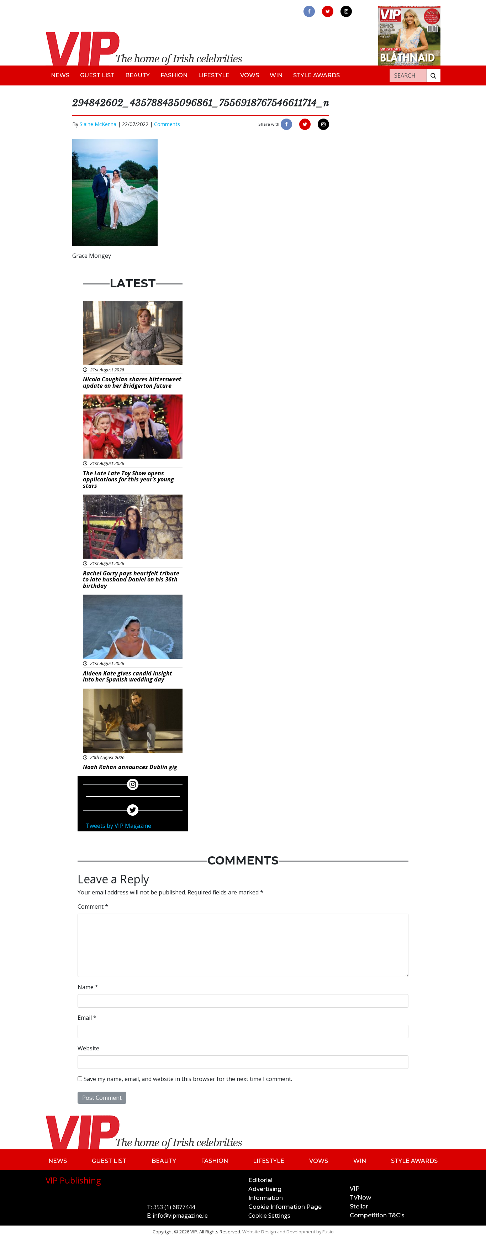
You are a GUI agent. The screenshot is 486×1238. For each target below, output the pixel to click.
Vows (249, 75)
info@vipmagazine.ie (180, 1215)
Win (276, 75)
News (60, 75)
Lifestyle (213, 75)
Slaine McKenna (98, 124)
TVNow (360, 1197)
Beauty (137, 75)
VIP (355, 1188)
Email (87, 1018)
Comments (167, 124)
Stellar (359, 1206)
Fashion (173, 75)
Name (88, 987)
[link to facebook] (309, 11)
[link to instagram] (346, 11)
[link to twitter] (327, 11)
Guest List (97, 75)
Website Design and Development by (288, 1231)
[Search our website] (433, 75)
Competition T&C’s (377, 1215)
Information (265, 1198)
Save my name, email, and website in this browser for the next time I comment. (188, 1079)
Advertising (264, 1189)
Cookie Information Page (285, 1206)
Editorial (260, 1180)
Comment (93, 906)
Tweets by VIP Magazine (118, 826)
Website (88, 1048)
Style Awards (316, 75)
